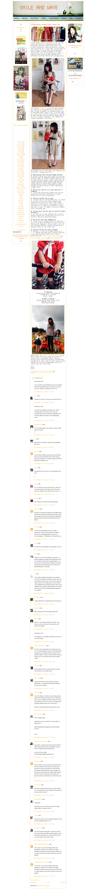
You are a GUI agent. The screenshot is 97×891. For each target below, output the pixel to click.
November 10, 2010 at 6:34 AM (44, 435)
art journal (19, 208)
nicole (35, 395)
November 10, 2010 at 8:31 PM (44, 614)
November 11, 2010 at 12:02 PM (44, 710)
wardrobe (20, 212)
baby (19, 156)
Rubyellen (36, 665)
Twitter (20, 29)
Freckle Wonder (55, 238)
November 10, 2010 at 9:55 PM (44, 641)
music (19, 226)
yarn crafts (20, 186)
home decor (19, 154)
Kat (35, 573)
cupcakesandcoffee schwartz (41, 844)
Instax (19, 200)
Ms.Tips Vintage (46, 237)
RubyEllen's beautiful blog (51, 355)
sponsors (19, 180)
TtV (20, 196)
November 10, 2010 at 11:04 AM (44, 523)
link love (20, 220)
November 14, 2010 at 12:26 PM (44, 858)
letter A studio (37, 784)
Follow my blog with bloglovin (21, 125)
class (19, 182)
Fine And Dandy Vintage (38, 238)
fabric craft (19, 160)
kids (20, 198)
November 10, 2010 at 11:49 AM (44, 539)
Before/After (20, 214)
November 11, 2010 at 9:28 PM (44, 795)
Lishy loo (55, 235)
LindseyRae (37, 761)
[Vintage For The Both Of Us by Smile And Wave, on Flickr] (48, 107)
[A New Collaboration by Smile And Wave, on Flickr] (48, 41)
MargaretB (37, 608)
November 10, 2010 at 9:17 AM (44, 480)
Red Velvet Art (20, 27)
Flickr (20, 31)
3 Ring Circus (46, 235)
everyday (19, 144)
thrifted (20, 190)
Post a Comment (34, 880)
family (19, 152)
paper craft (19, 172)
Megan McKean (38, 424)
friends (19, 148)
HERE (79, 78)
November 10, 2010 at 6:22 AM (44, 402)
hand (20, 210)
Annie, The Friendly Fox (40, 645)
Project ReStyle (20, 188)
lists (20, 222)
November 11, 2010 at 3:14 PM (44, 781)
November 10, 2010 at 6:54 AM (44, 447)
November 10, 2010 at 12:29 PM (44, 569)
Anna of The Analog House (41, 741)
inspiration (19, 146)
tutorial (19, 174)
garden (20, 194)
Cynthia (36, 815)
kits (20, 204)
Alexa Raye (37, 597)
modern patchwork (19, 224)
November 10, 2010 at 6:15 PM (44, 604)
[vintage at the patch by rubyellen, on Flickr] (48, 354)
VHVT (19, 170)
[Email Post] (53, 371)
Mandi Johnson (38, 828)
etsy (19, 168)
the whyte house (38, 714)
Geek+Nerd (37, 678)
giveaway (19, 176)
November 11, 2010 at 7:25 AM (44, 688)
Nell (35, 438)
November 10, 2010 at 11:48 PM (44, 674)
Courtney (36, 451)
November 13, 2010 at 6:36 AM (44, 824)
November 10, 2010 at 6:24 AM (44, 420)
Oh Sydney (56, 237)
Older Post (63, 882)
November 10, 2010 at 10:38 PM (44, 661)
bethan (36, 467)
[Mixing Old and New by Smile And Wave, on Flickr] (48, 289)
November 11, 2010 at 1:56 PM (44, 757)
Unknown (36, 527)
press (19, 202)
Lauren (36, 483)
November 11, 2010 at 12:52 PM (44, 737)
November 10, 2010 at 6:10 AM (44, 391)
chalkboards (20, 192)
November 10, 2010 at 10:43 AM (44, 505)
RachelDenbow (38, 799)
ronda (35, 554)
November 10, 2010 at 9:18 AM (44, 494)
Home (48, 882)
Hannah (36, 498)
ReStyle (20, 216)
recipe (19, 206)
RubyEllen (43, 108)
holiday (19, 162)
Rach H (36, 618)
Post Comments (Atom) (43, 885)
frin (20, 218)
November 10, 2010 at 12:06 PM (44, 550)
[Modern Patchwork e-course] (21, 90)
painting (20, 184)
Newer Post (33, 882)
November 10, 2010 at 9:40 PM (44, 629)
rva (19, 158)
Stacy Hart (37, 509)
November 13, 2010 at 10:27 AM (44, 840)
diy (19, 178)
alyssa (36, 543)
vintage (19, 150)
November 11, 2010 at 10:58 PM (44, 811)
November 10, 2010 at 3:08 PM (44, 593)
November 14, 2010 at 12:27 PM (44, 876)
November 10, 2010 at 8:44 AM (44, 463)
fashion (19, 164)
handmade (19, 166)
